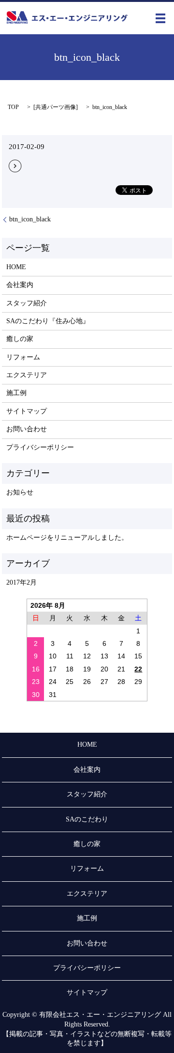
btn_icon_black (30, 219)
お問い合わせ (26, 429)
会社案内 (19, 284)
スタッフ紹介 (26, 303)
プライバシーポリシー (40, 447)
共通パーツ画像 (55, 107)
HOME (16, 267)
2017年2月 (21, 582)
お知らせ (19, 492)
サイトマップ (26, 411)
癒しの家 (19, 338)
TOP (13, 107)
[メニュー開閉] (160, 18)
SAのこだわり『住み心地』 (47, 321)
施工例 (16, 393)
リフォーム (23, 357)
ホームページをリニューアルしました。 (67, 537)
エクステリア (26, 375)
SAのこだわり (87, 819)
